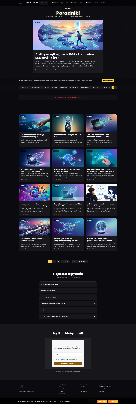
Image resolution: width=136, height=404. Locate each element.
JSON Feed (84, 391)
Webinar (88, 3)
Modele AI (36, 87)
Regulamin (102, 389)
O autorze (55, 3)
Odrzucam (113, 401)
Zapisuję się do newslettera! (68, 363)
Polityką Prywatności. (73, 359)
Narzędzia (106, 87)
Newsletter (112, 3)
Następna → (82, 261)
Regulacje (86, 87)
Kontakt (103, 3)
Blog (61, 3)
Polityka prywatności (105, 387)
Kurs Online (62, 389)
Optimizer (74, 3)
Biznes (96, 87)
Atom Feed (84, 389)
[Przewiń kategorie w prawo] (115, 87)
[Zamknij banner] (116, 80)
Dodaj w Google (108, 80)
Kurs (67, 3)
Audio (55, 87)
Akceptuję (101, 401)
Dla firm (96, 3)
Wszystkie (25, 87)
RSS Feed (83, 387)
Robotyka (75, 87)
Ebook (81, 3)
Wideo (47, 87)
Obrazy (64, 87)
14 (74, 261)
